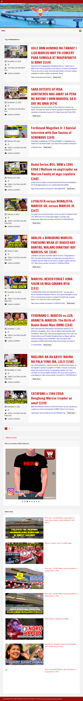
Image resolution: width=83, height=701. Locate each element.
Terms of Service (47, 699)
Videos (10, 147)
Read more (57, 77)
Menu (3, 31)
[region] (30, 474)
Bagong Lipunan (11, 437)
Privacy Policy (57, 699)
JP (8, 64)
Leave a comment (14, 73)
